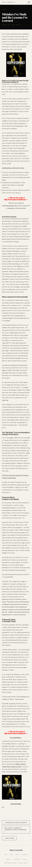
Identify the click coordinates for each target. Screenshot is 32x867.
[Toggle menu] (29, 2)
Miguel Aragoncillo (8, 2)
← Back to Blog (9, 838)
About (11, 854)
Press (24, 859)
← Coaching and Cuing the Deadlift (15, 822)
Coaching (24, 854)
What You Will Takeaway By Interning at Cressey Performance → (15, 829)
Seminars (8, 859)
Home (6, 854)
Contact (18, 854)
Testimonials (16, 859)
